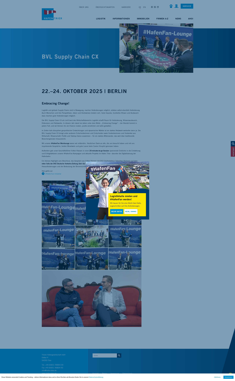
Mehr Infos (116, 211)
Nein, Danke (130, 211)
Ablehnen (217, 377)
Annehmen (228, 377)
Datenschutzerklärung (96, 377)
